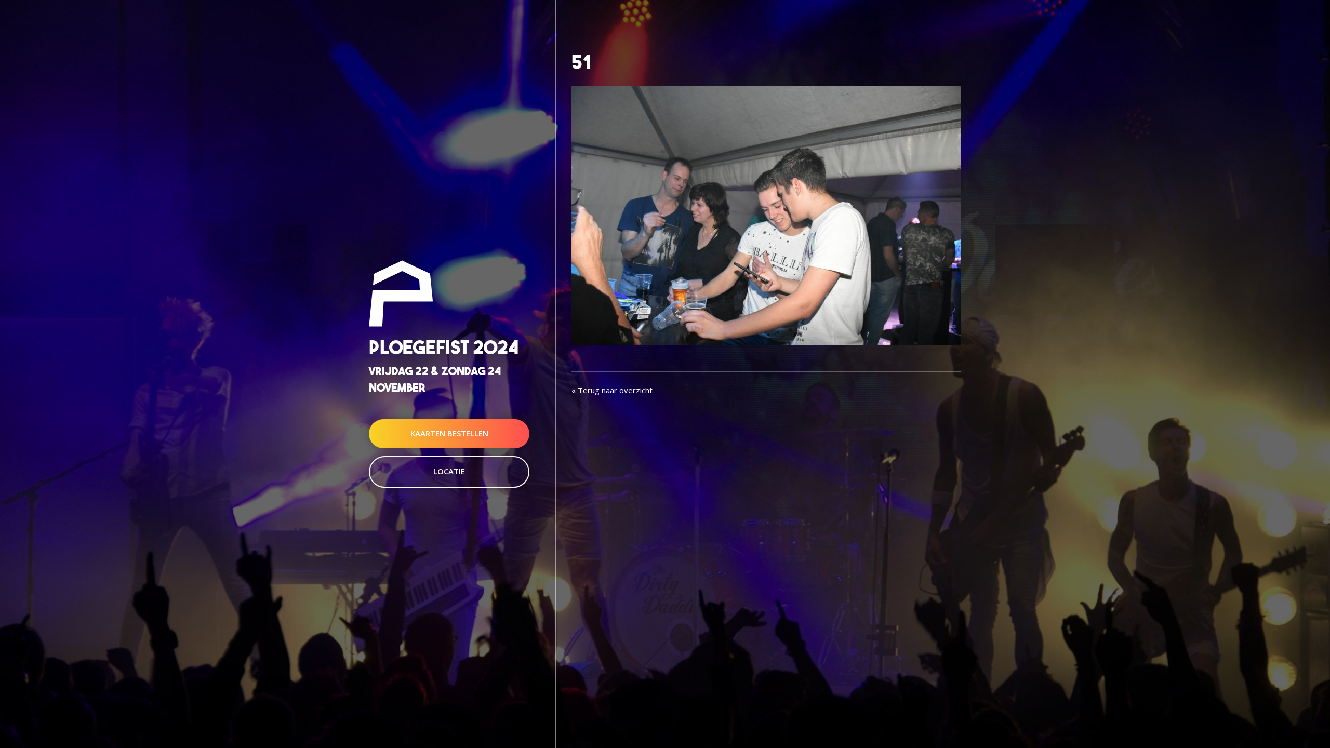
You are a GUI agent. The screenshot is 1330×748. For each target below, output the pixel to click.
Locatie (449, 471)
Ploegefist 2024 (443, 347)
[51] (766, 214)
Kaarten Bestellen (449, 433)
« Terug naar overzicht (612, 390)
